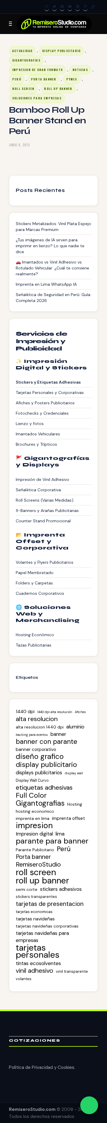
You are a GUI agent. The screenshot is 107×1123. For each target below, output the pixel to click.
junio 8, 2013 (19, 145)
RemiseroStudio (38, 864)
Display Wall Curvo (32, 780)
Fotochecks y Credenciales (42, 413)
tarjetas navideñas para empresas (42, 936)
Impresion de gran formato (37, 69)
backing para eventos (32, 735)
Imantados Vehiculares (38, 434)
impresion (34, 825)
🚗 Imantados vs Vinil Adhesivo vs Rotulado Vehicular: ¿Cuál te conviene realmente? (52, 268)
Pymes (71, 79)
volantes (24, 978)
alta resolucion (37, 719)
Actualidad (22, 51)
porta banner (43, 79)
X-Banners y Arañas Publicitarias (47, 510)
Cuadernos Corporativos (40, 593)
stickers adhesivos (61, 889)
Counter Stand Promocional (43, 520)
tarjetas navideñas (35, 919)
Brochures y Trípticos (36, 444)
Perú (16, 79)
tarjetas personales (37, 951)
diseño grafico (40, 756)
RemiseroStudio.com (32, 1109)
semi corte (26, 889)
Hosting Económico (35, 634)
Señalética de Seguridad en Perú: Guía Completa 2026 (53, 297)
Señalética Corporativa (38, 489)
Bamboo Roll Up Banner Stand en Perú (47, 120)
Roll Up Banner (58, 88)
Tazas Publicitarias (33, 645)
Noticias (80, 69)
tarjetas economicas (34, 911)
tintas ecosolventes (38, 963)
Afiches (80, 712)
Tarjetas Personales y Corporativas (50, 392)
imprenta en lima (32, 818)
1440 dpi (25, 712)
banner (58, 734)
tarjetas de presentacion (50, 903)
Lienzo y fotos (30, 423)
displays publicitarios (39, 772)
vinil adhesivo (34, 970)
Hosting (74, 804)
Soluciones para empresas (37, 98)
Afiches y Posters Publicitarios (45, 402)
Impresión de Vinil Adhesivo (42, 479)
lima (60, 833)
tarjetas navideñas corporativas (47, 926)
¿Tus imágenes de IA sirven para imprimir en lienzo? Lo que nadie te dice (50, 245)
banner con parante (46, 741)
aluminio (75, 726)
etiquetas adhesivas (44, 787)
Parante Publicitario (35, 849)
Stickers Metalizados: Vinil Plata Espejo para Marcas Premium (53, 226)
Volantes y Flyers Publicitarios (44, 562)
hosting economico (35, 811)
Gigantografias (26, 60)
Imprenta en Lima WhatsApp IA (46, 284)
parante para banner (52, 841)
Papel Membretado (35, 572)
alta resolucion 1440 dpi (40, 727)
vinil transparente (72, 971)
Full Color (31, 795)
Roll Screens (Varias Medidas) (44, 500)
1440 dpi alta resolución (54, 712)
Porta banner (33, 856)
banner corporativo (36, 749)
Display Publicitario (61, 51)
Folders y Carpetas (34, 583)
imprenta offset (68, 818)
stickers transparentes (36, 896)
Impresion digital (34, 833)
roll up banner (42, 880)
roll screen (23, 88)
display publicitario (46, 764)
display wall (74, 773)
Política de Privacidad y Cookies (41, 1067)
